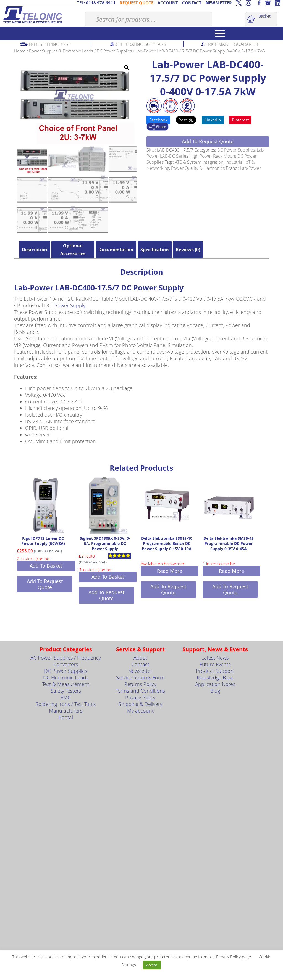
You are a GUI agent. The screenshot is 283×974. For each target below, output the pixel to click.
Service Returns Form (140, 677)
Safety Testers (66, 690)
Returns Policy (140, 684)
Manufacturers (65, 710)
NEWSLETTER (219, 3)
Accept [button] (151, 964)
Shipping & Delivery (140, 704)
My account (140, 710)
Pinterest (240, 120)
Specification (154, 250)
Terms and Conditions (140, 690)
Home (19, 51)
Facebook (158, 120)
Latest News (215, 657)
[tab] (34, 249)
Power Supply (69, 305)
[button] (127, 68)
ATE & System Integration (199, 162)
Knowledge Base (215, 677)
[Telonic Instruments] (42, 15)
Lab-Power (250, 168)
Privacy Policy (140, 697)
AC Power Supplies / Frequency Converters (65, 661)
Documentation (115, 250)
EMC (66, 697)
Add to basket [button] (46, 565)
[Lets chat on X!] (239, 3)
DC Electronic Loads (65, 677)
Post (183, 120)
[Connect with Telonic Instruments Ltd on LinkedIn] (277, 3)
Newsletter (140, 671)
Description (34, 250)
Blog (215, 690)
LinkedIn (213, 120)
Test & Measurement (65, 684)
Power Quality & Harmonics (198, 168)
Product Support (215, 671)
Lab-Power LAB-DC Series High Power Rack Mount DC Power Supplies (205, 156)
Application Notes (215, 684)
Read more (169, 571)
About (140, 657)
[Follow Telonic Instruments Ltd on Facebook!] (258, 3)
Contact (140, 664)
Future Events (215, 664)
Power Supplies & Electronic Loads (61, 51)
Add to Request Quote (208, 141)
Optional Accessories (72, 249)
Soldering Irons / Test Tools (66, 704)
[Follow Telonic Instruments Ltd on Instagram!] (248, 3)
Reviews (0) (188, 250)
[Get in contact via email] (157, 127)
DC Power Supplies (114, 51)
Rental (66, 717)
